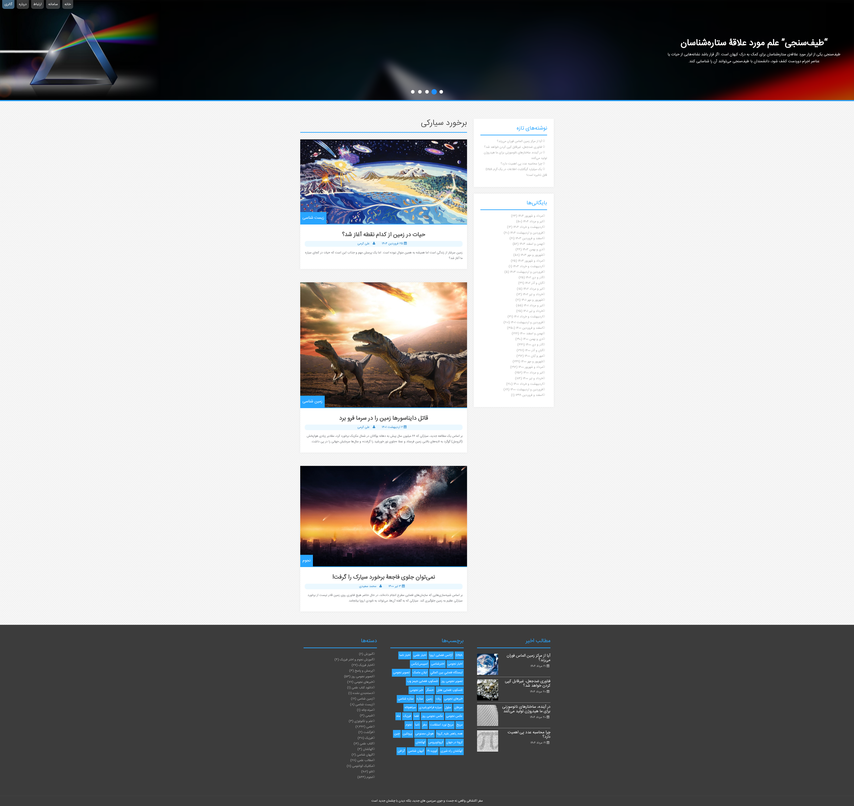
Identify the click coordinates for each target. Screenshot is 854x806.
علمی (369, 727)
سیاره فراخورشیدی (430, 707)
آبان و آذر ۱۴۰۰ (534, 350)
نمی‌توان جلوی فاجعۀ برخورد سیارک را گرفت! (383, 577)
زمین (429, 699)
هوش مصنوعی (424, 733)
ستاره (420, 699)
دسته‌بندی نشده (363, 693)
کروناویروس (436, 742)
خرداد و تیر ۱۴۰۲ (533, 294)
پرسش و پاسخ (364, 671)
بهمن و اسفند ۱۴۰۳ (531, 244)
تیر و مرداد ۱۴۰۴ (533, 221)
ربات (438, 699)
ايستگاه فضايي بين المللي (446, 672)
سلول (448, 707)
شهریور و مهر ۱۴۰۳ (532, 255)
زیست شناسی (313, 218)
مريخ (460, 725)
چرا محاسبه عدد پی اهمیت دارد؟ (521, 163)
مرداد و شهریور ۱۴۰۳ (530, 261)
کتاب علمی (366, 743)
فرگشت (368, 732)
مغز (425, 725)
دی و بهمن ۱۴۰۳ (533, 249)
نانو (371, 771)
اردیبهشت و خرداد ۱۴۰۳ (528, 266)
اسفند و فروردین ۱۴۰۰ (529, 328)
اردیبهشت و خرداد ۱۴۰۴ (528, 227)
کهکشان (368, 749)
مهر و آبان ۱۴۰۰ (534, 356)
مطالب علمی (365, 760)
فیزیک (369, 738)
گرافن (401, 751)
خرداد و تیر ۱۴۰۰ (533, 378)
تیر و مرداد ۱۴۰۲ (533, 289)
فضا (416, 716)
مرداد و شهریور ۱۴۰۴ (530, 216)
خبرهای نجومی (363, 682)
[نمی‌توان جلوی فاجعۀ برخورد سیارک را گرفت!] (383, 516)
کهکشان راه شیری (452, 751)
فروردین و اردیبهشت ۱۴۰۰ (526, 389)
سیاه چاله (367, 710)
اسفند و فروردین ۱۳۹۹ (529, 395)
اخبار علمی (419, 655)
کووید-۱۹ (432, 751)
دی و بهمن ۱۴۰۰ (533, 339)
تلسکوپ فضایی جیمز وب (422, 681)
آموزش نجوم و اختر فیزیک (356, 659)
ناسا (417, 725)
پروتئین (407, 733)
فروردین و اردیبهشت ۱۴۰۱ (527, 322)
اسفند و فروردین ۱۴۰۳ (529, 238)
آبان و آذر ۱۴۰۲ (534, 283)
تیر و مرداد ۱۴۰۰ (533, 372)
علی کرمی (363, 243)
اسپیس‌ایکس (419, 664)
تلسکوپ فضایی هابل (450, 690)
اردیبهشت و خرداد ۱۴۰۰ (528, 384)
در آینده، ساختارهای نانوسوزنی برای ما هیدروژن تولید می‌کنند (526, 709)
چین (397, 733)
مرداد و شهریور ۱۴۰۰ (530, 367)
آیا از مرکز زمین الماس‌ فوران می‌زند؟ (519, 141)
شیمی (369, 715)
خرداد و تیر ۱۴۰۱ (533, 311)
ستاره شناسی (406, 699)
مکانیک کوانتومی (362, 766)
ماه (398, 716)
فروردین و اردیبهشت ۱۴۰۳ (526, 272)
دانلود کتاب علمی (362, 687)
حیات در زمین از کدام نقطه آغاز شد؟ (383, 235)
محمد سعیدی (367, 586)
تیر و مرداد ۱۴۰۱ (533, 305)
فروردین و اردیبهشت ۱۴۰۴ (526, 233)
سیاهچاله (410, 707)
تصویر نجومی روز (362, 676)
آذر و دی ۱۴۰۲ (534, 277)
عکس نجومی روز (432, 716)
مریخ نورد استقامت (441, 725)
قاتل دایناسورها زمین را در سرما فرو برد (383, 418)
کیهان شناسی (365, 755)
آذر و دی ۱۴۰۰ (534, 344)
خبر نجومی (416, 690)
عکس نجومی (454, 716)
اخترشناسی (438, 664)
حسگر (430, 690)
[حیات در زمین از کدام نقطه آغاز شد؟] (383, 181)
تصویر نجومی (401, 672)
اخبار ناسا (404, 655)
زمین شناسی (312, 401)
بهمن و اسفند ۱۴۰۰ (531, 333)
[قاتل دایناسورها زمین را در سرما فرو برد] (383, 344)
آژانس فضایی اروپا (441, 655)
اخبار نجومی (455, 664)
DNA (459, 655)
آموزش (368, 654)
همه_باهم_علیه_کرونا (450, 733)
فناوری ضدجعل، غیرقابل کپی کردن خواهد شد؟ (513, 147)
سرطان (458, 707)
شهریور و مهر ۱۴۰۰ (532, 361)
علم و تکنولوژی (363, 721)
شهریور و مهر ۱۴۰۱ (532, 300)
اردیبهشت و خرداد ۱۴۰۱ (528, 316)
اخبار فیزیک (366, 665)
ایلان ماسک (420, 672)
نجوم (306, 560)
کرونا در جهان (454, 742)
